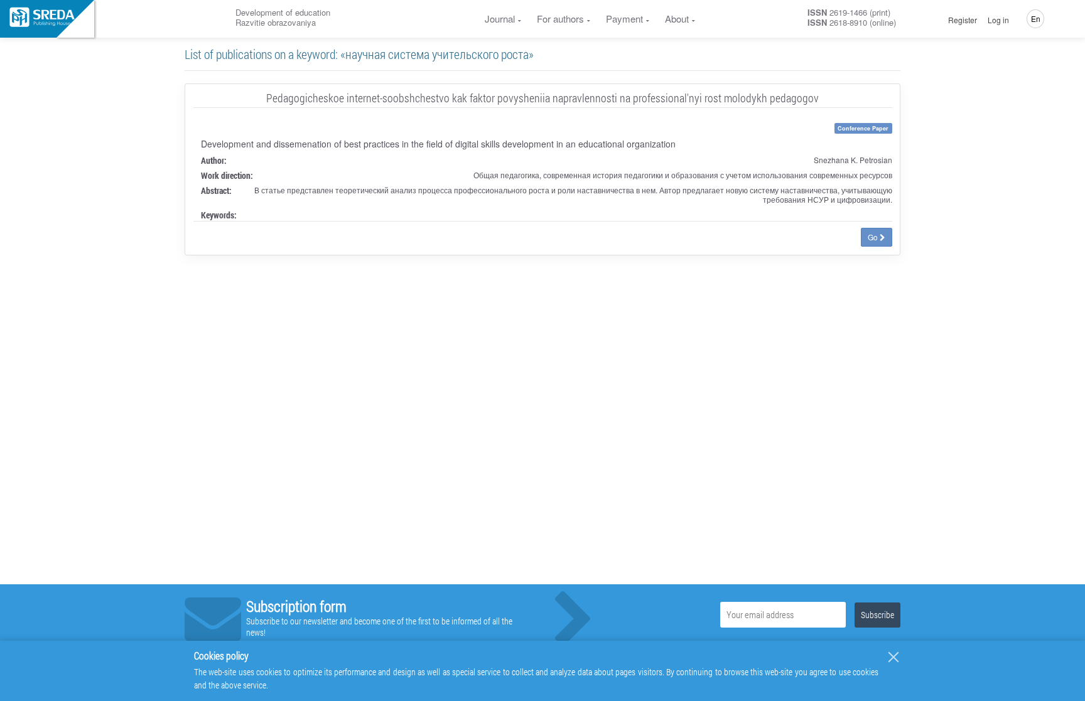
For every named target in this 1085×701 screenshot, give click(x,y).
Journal (500, 18)
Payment (624, 18)
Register (962, 20)
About (677, 18)
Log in (998, 20)
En (1035, 18)
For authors (560, 18)
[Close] (893, 657)
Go (874, 237)
